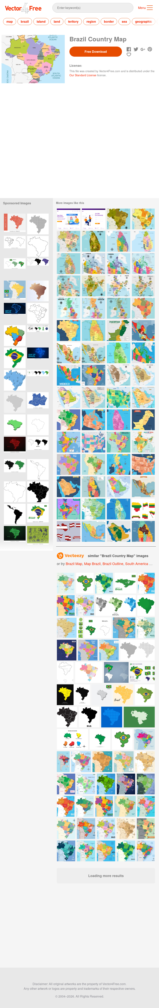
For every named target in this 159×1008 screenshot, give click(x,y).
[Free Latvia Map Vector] (68, 531)
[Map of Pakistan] (118, 330)
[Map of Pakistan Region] (143, 419)
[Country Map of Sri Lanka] (118, 509)
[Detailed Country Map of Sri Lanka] (93, 486)
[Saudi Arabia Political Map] (118, 531)
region (91, 21)
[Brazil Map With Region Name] (118, 219)
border (109, 21)
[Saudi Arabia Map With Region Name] (118, 375)
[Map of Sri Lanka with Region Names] (118, 352)
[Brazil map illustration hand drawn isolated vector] (15, 335)
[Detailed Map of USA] (93, 442)
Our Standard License (82, 75)
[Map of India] (143, 442)
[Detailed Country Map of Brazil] (93, 464)
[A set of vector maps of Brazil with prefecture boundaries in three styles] (38, 268)
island (41, 21)
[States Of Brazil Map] (143, 219)
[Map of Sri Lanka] (93, 330)
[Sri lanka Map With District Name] (118, 241)
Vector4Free (23, 8)
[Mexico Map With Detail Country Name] (143, 330)
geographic (143, 21)
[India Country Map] (118, 286)
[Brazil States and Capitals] (118, 442)
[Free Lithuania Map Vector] (143, 509)
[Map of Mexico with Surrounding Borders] (143, 486)
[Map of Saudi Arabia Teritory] (68, 486)
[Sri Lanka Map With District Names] (93, 241)
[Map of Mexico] (93, 531)
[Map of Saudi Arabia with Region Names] (143, 397)
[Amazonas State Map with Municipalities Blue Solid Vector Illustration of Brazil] (38, 402)
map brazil (92, 563)
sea (124, 21)
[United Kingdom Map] (68, 308)
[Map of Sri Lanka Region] (118, 419)
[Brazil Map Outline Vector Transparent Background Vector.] (15, 491)
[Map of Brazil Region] (68, 330)
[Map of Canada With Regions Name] (143, 263)
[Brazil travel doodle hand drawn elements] (38, 536)
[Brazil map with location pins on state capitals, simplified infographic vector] (15, 380)
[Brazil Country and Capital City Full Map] (68, 419)
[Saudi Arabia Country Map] (143, 375)
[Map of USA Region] (143, 464)
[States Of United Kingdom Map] (93, 308)
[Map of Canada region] (93, 419)
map (9, 21)
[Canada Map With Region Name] (68, 286)
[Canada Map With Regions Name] (93, 263)
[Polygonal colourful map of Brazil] (38, 291)
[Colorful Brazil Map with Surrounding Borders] (68, 464)
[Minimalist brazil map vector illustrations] (38, 447)
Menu (142, 7)
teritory (73, 21)
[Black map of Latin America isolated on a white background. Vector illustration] (15, 514)
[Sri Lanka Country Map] (143, 241)
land (57, 21)
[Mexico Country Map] (68, 352)
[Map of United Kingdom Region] (118, 464)
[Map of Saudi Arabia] (118, 486)
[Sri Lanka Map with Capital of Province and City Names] (143, 531)
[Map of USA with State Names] (118, 397)
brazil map (74, 563)
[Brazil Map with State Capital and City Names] (93, 375)
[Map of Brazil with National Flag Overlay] (15, 358)
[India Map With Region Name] (93, 286)
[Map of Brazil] (143, 308)
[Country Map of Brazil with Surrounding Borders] (93, 509)
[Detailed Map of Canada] (143, 352)
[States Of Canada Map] (118, 263)
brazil (25, 21)
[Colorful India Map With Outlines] (68, 509)
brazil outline (113, 563)
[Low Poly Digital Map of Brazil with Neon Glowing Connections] (15, 313)
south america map (140, 563)
